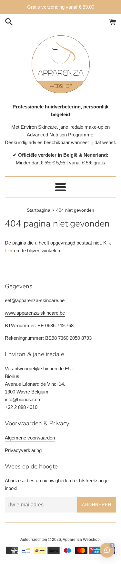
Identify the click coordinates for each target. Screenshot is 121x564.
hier (9, 250)
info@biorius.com (23, 399)
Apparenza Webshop (81, 539)
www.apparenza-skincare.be (35, 313)
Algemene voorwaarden (30, 437)
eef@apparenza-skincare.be (35, 300)
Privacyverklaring (23, 450)
